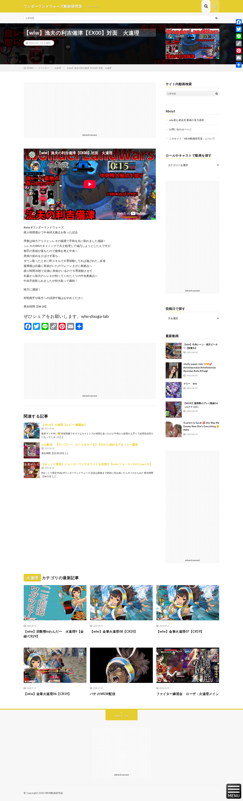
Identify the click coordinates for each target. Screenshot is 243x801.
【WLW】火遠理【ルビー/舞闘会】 (64, 424)
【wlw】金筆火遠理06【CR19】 (47, 694)
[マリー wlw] (174, 390)
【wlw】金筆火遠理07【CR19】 (180, 631)
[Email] (238, 57)
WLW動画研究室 (54, 793)
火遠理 (47, 43)
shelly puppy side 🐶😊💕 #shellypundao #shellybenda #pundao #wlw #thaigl (199, 367)
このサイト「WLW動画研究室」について (192, 138)
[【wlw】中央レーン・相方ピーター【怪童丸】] (174, 351)
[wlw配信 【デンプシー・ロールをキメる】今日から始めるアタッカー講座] (32, 450)
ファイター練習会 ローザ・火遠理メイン (187, 694)
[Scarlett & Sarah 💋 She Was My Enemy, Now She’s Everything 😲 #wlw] (174, 429)
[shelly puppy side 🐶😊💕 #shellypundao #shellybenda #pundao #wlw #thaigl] (174, 370)
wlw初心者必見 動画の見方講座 (186, 120)
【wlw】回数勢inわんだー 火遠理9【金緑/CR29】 (54, 633)
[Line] (238, 36)
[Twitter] (238, 29)
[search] (216, 18)
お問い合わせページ (180, 129)
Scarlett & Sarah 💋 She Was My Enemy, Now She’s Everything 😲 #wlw (201, 426)
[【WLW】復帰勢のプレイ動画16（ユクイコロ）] (174, 410)
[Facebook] (238, 22)
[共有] (238, 64)
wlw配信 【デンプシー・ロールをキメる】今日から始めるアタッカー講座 (89, 444)
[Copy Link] (238, 43)
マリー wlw (190, 383)
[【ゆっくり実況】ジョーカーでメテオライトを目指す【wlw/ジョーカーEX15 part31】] (32, 470)
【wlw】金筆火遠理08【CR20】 (114, 631)
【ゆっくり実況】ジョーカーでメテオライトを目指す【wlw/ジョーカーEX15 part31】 (96, 464)
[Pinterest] (238, 50)
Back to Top (121, 715)
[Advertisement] (89, 107)
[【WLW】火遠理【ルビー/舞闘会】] (32, 431)
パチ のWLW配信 (102, 694)
